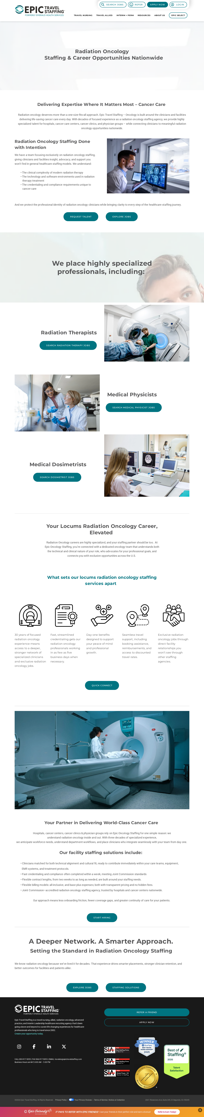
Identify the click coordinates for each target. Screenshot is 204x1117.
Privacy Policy (61, 1100)
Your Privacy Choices (83, 1100)
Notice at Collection (117, 1100)
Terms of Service (100, 1100)
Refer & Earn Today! (167, 1112)
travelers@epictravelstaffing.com (68, 1059)
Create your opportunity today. (29, 1033)
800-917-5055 (25, 1059)
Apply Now (157, 4)
